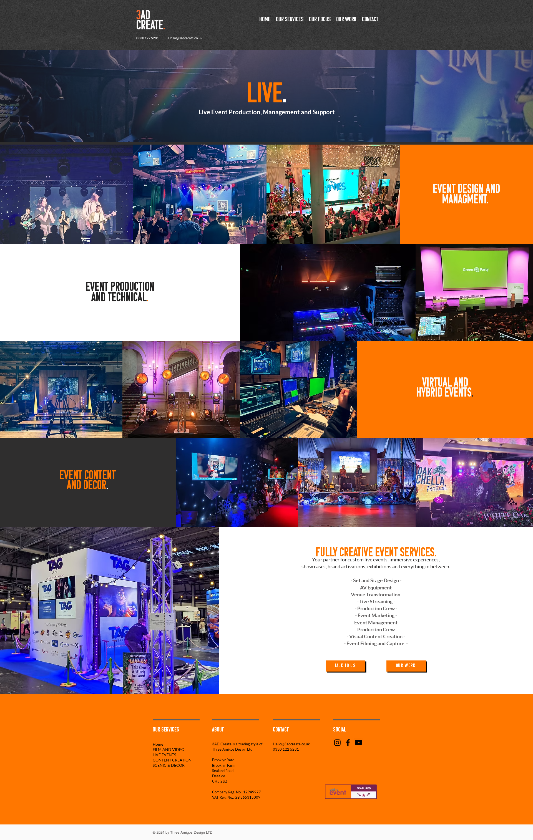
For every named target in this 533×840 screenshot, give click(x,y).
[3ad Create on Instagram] (337, 742)
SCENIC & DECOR (169, 765)
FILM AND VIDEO (168, 749)
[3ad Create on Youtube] (358, 742)
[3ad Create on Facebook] (348, 742)
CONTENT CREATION (169, 760)
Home (158, 744)
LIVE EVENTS (164, 754)
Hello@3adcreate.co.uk (185, 38)
